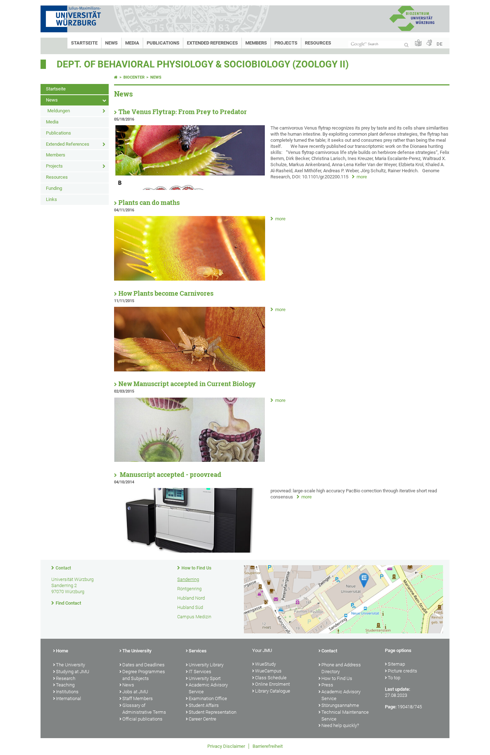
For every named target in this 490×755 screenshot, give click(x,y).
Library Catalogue (272, 691)
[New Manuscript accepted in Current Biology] (189, 460)
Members (256, 43)
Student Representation (212, 712)
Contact (63, 568)
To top (394, 677)
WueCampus (268, 671)
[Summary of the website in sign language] (429, 43)
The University (70, 664)
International (68, 698)
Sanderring (188, 579)
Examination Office (208, 698)
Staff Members (137, 698)
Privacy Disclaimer (226, 746)
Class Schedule (271, 677)
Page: (390, 706)
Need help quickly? (340, 725)
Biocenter (134, 77)
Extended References (212, 43)
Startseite (84, 43)
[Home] (116, 77)
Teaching (65, 685)
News (111, 43)
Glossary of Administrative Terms (144, 709)
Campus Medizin (194, 616)
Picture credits (402, 671)
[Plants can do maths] (189, 279)
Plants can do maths (149, 202)
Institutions (67, 691)
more (362, 176)
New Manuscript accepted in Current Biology (187, 384)
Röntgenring (189, 588)
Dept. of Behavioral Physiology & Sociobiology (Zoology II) (203, 64)
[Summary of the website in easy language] (418, 43)
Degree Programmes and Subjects (143, 675)
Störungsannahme (340, 705)
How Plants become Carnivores (165, 293)
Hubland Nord (191, 598)
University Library (206, 664)
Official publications (142, 719)
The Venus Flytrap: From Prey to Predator (182, 112)
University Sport (205, 678)
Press (327, 685)
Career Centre (202, 719)
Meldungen (58, 110)
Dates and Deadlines (143, 664)
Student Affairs (204, 705)
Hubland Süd (190, 607)
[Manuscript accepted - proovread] (189, 551)
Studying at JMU (72, 671)
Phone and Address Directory (341, 668)
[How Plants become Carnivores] (189, 369)
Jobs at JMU (135, 691)
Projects (285, 43)
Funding (54, 188)
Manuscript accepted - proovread (169, 474)
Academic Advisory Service (208, 688)
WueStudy (265, 664)
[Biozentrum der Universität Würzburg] (411, 30)
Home (62, 650)
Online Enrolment (272, 684)
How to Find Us (196, 568)
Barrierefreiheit (268, 746)
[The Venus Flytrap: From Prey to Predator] (189, 188)
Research (65, 678)
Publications (163, 43)
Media (132, 43)
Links (51, 199)
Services (198, 650)
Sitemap (396, 664)
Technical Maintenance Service (345, 715)
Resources (318, 43)
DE (439, 44)
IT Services (200, 671)
